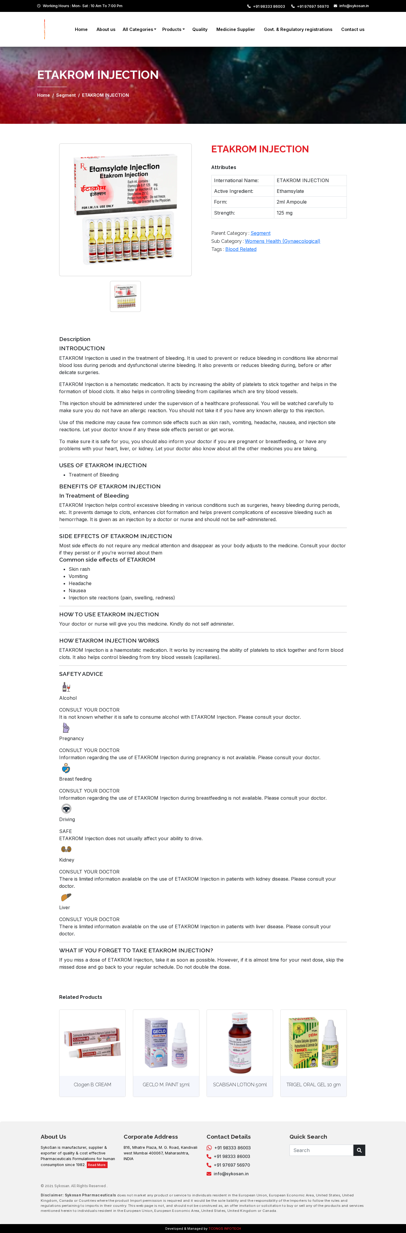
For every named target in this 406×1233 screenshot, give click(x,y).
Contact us (352, 29)
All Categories (138, 29)
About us (106, 29)
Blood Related (240, 249)
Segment (66, 95)
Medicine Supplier (235, 29)
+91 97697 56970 (313, 6)
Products (171, 29)
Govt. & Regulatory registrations (298, 29)
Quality (199, 29)
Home (81, 29)
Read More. (97, 1165)
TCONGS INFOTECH (224, 1228)
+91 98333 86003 (269, 6)
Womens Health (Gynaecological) (282, 241)
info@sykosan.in (354, 6)
